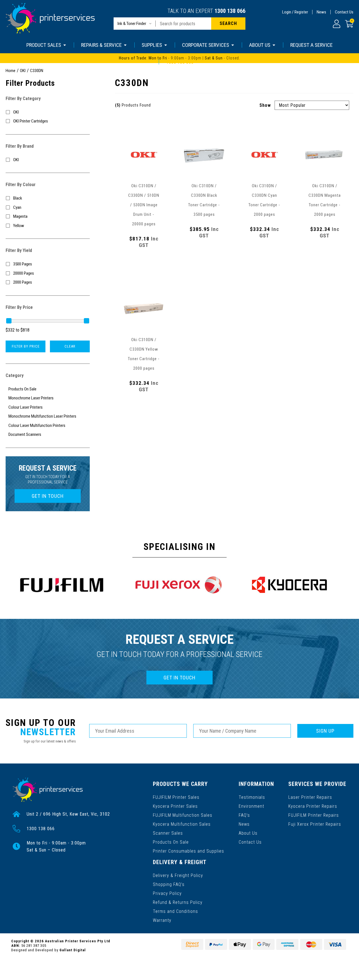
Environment (251, 806)
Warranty (162, 920)
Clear (70, 346)
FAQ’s (244, 815)
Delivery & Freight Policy (178, 875)
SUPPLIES (152, 45)
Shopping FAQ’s (169, 884)
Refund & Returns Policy (177, 902)
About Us (248, 833)
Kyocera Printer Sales (175, 806)
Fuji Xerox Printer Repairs (314, 824)
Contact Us (344, 12)
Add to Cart (143, 264)
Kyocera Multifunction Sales (182, 824)
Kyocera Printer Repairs (312, 806)
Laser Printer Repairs (310, 797)
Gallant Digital (72, 950)
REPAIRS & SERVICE (101, 45)
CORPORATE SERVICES (205, 45)
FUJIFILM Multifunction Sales (182, 815)
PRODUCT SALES (43, 45)
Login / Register (295, 12)
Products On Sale (171, 842)
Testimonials (252, 797)
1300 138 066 (230, 11)
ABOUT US (259, 45)
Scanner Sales (168, 833)
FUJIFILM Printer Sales (176, 797)
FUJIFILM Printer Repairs (313, 815)
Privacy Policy (167, 893)
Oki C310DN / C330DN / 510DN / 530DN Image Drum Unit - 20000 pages (143, 204)
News (321, 12)
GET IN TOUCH (48, 496)
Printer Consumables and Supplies (188, 851)
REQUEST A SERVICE (311, 45)
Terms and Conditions (175, 911)
